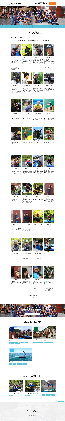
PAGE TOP (60, 401)
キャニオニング (36, 342)
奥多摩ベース (37, 340)
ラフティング (11, 342)
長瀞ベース (12, 340)
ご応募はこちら (52, 3)
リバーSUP (45, 342)
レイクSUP (16, 342)
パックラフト (51, 342)
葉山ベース (12, 362)
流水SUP (26, 342)
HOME (14, 26)
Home (19, 405)
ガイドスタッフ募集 (32, 314)
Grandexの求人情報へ (32, 297)
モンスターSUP (17, 343)
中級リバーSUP (12, 343)
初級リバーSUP (21, 342)
